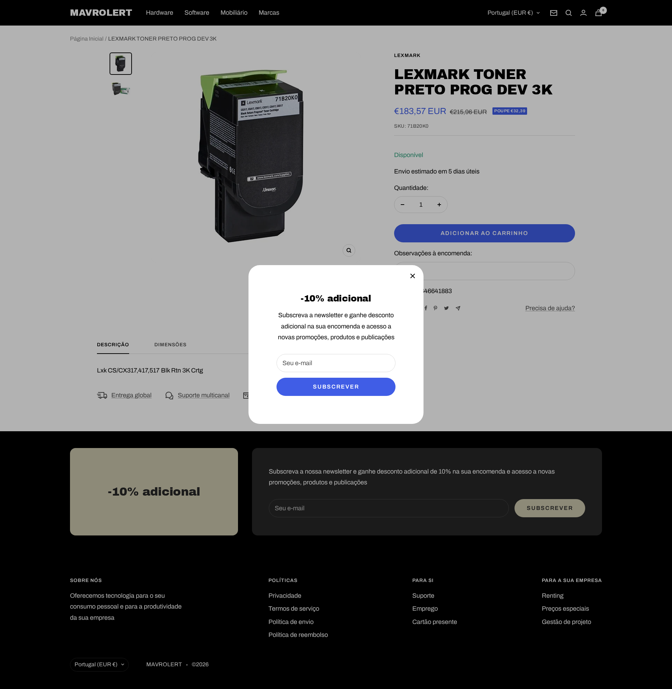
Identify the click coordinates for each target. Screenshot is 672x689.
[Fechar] (412, 276)
